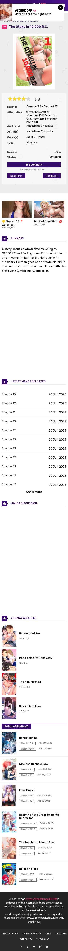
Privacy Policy (10, 934)
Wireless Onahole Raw (33, 764)
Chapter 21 (9, 448)
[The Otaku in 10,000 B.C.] (34, 85)
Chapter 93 (27, 848)
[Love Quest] (9, 796)
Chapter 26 (9, 403)
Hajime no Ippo (28, 868)
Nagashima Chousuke (39, 125)
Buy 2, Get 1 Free (30, 706)
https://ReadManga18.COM (41, 899)
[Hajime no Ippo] (9, 874)
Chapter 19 (9, 466)
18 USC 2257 (42, 939)
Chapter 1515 (27, 874)
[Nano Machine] (9, 743)
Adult (29, 137)
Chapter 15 (26, 796)
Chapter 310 (27, 743)
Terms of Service (31, 934)
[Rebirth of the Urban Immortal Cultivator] (9, 822)
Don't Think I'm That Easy (35, 657)
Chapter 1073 (28, 823)
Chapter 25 (9, 412)
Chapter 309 (27, 749)
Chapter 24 (9, 421)
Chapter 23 (9, 430)
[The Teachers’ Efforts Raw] (9, 848)
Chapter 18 (9, 475)
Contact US (25, 939)
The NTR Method (30, 682)
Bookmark (35, 164)
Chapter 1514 (28, 880)
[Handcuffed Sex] (9, 636)
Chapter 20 (9, 457)
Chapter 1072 (28, 829)
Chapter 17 (9, 484)
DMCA (48, 934)
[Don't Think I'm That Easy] (9, 660)
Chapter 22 (9, 439)
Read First (16, 175)
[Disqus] (34, 561)
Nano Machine (28, 737)
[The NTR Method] (9, 684)
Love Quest (26, 790)
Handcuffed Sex (29, 633)
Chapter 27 (9, 394)
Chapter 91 (26, 775)
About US (61, 934)
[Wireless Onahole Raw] (9, 769)
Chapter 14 (26, 801)
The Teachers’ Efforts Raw (36, 842)
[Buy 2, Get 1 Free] (9, 708)
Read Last (52, 175)
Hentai (40, 137)
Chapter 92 (27, 769)
